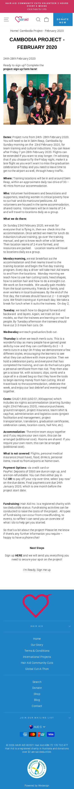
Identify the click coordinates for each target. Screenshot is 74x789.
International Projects (37, 656)
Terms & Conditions (36, 650)
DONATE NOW (63, 21)
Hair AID (37, 626)
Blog (37, 699)
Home (14, 30)
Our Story (37, 644)
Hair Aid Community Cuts (37, 662)
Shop (37, 694)
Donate (37, 687)
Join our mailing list (37, 718)
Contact (37, 706)
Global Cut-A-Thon (37, 668)
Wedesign (43, 785)
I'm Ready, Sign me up (37, 569)
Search (37, 681)
